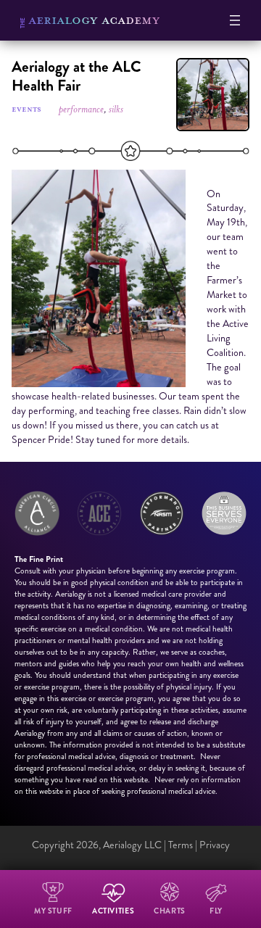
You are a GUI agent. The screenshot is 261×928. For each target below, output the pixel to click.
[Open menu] (235, 20)
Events (26, 109)
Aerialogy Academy (94, 20)
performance (81, 109)
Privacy (214, 844)
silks (116, 109)
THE (23, 22)
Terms (180, 844)
